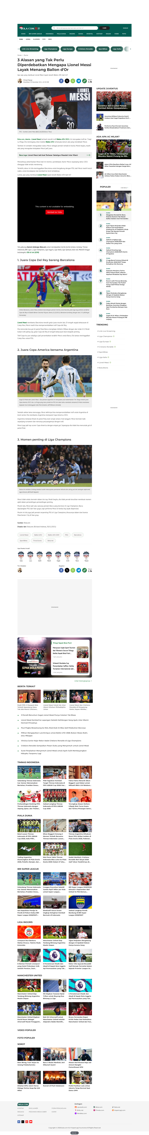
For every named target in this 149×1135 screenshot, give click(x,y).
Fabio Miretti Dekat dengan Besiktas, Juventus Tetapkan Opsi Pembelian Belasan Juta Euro (116, 306)
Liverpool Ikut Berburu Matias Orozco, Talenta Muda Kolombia (29, 943)
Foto (124, 34)
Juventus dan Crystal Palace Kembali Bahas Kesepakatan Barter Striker (112, 107)
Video (116, 34)
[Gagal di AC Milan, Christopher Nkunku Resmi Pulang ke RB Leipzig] (113, 149)
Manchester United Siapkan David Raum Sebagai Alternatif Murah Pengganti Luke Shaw (28, 1019)
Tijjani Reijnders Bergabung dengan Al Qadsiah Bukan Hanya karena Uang (80, 943)
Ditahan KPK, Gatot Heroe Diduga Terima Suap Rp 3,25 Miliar (28, 1088)
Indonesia (49, 34)
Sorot (21, 1044)
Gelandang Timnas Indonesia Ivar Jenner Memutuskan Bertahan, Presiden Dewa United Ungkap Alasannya (29, 783)
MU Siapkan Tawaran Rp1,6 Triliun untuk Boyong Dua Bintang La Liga (53, 996)
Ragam (108, 34)
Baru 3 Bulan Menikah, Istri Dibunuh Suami (54, 1064)
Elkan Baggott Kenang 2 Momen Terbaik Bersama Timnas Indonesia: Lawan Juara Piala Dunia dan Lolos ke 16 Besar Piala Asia (54, 836)
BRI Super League (35, 34)
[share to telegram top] (78, 81)
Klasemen (36, 39)
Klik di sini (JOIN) (33, 252)
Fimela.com (100, 1110)
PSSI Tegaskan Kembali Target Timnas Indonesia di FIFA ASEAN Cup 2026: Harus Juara (54, 783)
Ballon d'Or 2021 (63, 139)
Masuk (125, 28)
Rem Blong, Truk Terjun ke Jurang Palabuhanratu (28, 1064)
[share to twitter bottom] (67, 570)
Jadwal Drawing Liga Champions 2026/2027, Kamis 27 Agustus (116, 252)
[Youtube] (30, 1121)
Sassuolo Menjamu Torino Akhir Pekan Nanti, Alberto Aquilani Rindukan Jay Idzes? (116, 272)
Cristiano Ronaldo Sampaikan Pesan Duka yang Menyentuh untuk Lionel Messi (55, 746)
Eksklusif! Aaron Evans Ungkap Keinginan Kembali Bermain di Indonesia (54, 912)
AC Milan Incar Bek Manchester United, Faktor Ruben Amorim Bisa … (118, 175)
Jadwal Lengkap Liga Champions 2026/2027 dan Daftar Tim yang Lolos (115, 241)
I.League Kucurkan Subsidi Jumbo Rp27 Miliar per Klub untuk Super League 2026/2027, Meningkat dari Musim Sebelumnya (54, 889)
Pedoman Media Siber (38, 1112)
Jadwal (28, 39)
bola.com (64, 1128)
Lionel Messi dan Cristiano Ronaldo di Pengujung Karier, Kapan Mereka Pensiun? (79, 707)
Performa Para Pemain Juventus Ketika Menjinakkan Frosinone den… (118, 127)
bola (29, 28)
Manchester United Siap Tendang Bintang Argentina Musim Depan (54, 943)
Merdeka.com (82, 1113)
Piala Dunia (61, 34)
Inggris (72, 34)
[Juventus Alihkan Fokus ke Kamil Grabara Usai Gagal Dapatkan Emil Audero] (99, 117)
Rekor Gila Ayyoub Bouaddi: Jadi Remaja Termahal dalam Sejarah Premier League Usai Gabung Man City (80, 966)
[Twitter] (22, 1121)
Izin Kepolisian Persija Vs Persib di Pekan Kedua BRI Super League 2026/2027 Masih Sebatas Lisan (28, 912)
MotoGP (99, 34)
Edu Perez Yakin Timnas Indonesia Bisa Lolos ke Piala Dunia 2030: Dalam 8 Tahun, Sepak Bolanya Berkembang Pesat (54, 859)
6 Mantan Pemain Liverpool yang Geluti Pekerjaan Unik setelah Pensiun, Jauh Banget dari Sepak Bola (28, 966)
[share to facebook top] (61, 81)
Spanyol (89, 34)
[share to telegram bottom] (78, 570)
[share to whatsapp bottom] (73, 570)
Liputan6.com (82, 1107)
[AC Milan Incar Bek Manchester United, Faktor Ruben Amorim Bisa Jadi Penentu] (99, 174)
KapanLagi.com (119, 1110)
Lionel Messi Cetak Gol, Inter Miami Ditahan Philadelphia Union (54, 707)
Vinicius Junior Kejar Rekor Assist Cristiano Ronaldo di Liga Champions (51, 741)
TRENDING (102, 324)
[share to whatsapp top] (73, 81)
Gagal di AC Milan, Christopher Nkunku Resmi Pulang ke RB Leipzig (113, 155)
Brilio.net (80, 1110)
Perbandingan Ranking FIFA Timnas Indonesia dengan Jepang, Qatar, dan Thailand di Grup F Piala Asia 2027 (28, 806)
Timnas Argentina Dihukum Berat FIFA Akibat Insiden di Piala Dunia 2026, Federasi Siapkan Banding (80, 836)
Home (23, 34)
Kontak (20, 1108)
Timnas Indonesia (28, 762)
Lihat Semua (124, 187)
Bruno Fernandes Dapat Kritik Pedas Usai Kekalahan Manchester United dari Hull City (80, 1019)
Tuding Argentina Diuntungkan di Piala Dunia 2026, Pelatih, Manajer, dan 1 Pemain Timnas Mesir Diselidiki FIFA (28, 859)
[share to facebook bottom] (61, 570)
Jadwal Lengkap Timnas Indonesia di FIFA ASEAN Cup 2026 (53, 806)
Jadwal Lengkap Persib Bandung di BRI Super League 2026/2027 (78, 912)
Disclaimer (33, 1108)
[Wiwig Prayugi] (20, 81)
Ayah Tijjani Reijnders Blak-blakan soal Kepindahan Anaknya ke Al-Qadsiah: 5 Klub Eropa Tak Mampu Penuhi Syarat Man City (117, 229)
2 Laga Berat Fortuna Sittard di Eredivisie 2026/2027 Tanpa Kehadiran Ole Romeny (117, 262)
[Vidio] (26, 1121)
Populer (105, 187)
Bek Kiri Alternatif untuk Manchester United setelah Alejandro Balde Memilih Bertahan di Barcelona (54, 1019)
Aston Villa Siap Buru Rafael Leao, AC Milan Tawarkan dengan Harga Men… (118, 165)
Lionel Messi (36, 139)
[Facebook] (18, 1121)
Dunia (80, 34)
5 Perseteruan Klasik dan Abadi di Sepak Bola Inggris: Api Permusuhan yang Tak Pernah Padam (54, 966)
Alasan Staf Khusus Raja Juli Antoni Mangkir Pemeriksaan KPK (80, 1065)
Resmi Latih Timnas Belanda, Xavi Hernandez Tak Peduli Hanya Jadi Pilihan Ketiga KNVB (116, 283)
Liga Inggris (24, 922)
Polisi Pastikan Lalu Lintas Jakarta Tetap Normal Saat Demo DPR (79, 1088)
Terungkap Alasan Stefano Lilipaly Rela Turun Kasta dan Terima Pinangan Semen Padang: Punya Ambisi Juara (80, 806)
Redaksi (20, 1112)
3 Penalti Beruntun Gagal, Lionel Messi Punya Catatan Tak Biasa (48, 715)
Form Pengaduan (59, 1108)
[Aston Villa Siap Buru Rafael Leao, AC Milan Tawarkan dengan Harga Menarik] (99, 165)
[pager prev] (18, 49)
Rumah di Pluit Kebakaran (53, 1086)
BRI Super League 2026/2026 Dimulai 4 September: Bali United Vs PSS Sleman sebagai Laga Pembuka (80, 889)
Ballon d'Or (50, 142)
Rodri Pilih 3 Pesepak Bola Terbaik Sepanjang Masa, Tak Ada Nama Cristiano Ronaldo (27, 707)
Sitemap (20, 1115)
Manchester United (29, 975)
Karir (54, 1112)
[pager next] (131, 49)
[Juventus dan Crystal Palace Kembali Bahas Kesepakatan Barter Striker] (113, 101)
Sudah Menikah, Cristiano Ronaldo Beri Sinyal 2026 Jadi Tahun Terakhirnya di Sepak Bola (79, 859)
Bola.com (99, 1107)
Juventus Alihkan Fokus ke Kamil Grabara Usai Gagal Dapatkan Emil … (117, 117)
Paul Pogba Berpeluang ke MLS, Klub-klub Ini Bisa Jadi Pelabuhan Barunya (53, 728)
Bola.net (117, 1107)
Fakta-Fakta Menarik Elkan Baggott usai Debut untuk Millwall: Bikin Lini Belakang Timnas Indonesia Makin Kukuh (80, 783)
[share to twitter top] (67, 81)
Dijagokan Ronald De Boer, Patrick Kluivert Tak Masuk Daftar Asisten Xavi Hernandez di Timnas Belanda (117, 217)
